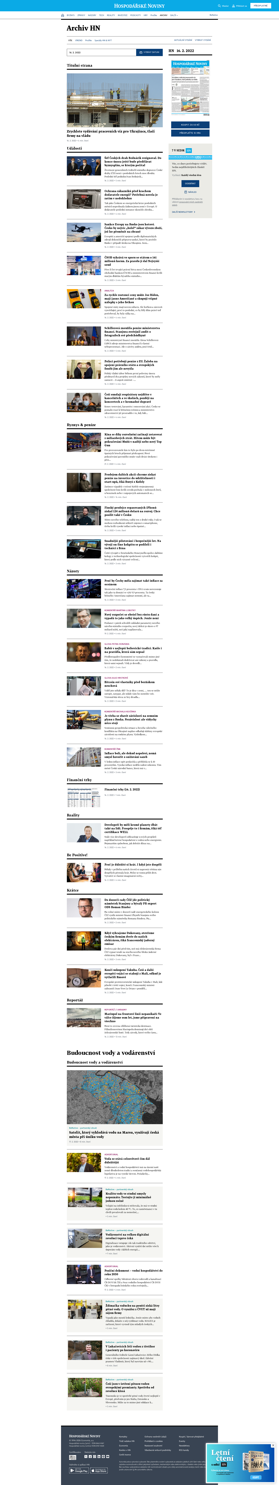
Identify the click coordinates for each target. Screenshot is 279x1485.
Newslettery (184, 1446)
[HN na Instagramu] (94, 1456)
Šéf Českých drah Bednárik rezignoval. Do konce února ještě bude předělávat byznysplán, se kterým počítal (132, 162)
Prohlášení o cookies (154, 1441)
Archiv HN (83, 28)
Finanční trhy (79, 780)
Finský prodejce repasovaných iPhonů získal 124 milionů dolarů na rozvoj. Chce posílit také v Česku (132, 511)
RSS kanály (184, 1450)
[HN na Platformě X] (85, 1456)
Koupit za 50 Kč (190, 124)
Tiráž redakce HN (126, 1441)
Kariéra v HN (124, 1450)
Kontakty (123, 1437)
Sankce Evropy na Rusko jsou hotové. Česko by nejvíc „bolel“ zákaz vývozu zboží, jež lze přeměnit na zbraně (133, 228)
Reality (73, 815)
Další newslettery (182, 212)
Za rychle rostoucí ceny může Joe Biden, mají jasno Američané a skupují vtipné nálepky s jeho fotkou (131, 299)
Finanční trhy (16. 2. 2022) (122, 789)
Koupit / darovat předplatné (191, 1437)
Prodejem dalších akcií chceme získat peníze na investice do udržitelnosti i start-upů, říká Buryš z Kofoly (130, 478)
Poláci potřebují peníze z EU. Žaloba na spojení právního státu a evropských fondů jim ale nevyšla (131, 365)
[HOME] (62, 15)
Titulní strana (79, 65)
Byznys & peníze (81, 425)
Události (74, 148)
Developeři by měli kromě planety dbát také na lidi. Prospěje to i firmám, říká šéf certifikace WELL (132, 828)
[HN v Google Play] (79, 1470)
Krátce (73, 890)
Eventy (182, 1441)
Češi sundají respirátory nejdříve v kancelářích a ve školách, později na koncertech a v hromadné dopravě (129, 398)
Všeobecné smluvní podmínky (158, 1450)
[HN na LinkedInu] (99, 1456)
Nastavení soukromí (153, 1446)
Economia (123, 1446)
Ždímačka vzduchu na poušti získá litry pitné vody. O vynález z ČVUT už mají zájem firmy (132, 1309)
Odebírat (190, 183)
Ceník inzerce (125, 1455)
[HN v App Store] (99, 1470)
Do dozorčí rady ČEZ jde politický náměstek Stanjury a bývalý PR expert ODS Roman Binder (130, 904)
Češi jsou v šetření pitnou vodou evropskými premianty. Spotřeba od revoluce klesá (130, 1387)
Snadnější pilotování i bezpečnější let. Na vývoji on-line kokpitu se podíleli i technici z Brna (132, 545)
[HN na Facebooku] (90, 1456)
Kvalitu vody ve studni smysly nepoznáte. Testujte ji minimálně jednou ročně (128, 1197)
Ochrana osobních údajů (155, 1437)
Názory (73, 571)
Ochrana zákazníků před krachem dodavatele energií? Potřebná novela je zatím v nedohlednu (131, 195)
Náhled (192, 192)
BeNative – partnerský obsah (83, 1128)
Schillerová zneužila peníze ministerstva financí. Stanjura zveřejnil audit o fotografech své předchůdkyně (132, 332)
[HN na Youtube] (107, 1456)
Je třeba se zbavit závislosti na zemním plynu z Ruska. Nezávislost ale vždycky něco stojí (131, 719)
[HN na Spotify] (103, 1456)
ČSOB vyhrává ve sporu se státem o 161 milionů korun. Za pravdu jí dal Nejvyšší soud (131, 261)
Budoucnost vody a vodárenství (95, 1062)
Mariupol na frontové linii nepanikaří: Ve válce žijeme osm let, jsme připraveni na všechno (132, 1018)
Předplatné (261, 5)
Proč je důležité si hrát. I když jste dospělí (133, 865)
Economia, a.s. (87, 1441)
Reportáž (75, 1000)
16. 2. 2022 (75, 52)
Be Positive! (77, 855)
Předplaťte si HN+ (190, 133)
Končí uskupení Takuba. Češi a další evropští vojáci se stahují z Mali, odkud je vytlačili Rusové (132, 974)
